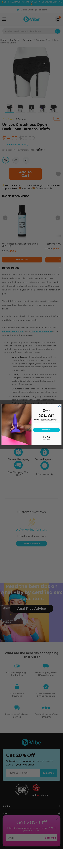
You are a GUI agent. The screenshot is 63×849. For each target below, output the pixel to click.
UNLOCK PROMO (46, 429)
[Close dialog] (59, 405)
